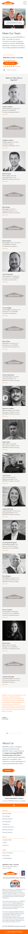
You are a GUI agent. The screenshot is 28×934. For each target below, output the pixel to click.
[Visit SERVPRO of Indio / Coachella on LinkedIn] (14, 805)
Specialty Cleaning (7, 829)
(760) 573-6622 (9, 63)
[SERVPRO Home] (8, 3)
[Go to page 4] (12, 733)
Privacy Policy (6, 855)
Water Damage (6, 813)
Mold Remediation (7, 819)
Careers (4, 842)
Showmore (5, 114)
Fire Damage (6, 816)
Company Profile (6, 840)
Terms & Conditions (7, 853)
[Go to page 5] (14, 733)
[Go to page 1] (7, 733)
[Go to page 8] (19, 733)
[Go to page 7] (17, 733)
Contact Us (5, 845)
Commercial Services (8, 827)
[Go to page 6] (16, 733)
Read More (8, 770)
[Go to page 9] (21, 733)
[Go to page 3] (10, 733)
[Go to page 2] (9, 733)
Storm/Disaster (6, 821)
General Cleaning (7, 832)
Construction (5, 824)
